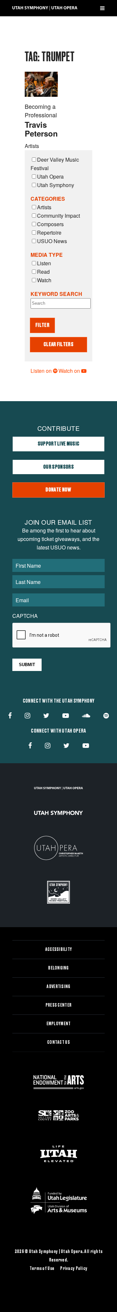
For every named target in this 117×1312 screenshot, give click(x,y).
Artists (44, 207)
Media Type (47, 254)
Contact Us (58, 1042)
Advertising (58, 986)
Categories (48, 198)
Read (43, 271)
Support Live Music (59, 443)
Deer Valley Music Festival (55, 164)
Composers (50, 224)
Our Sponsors (58, 467)
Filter (42, 325)
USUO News (52, 241)
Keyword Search (56, 294)
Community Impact (58, 215)
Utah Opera (50, 176)
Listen (44, 263)
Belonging (58, 968)
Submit (27, 664)
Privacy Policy (73, 1268)
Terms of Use (42, 1268)
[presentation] (61, 635)
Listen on (42, 370)
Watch (44, 280)
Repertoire (49, 232)
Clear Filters (58, 344)
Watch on (69, 370)
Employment (58, 1024)
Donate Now (58, 489)
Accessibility (58, 949)
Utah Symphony (55, 185)
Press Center (59, 1005)
